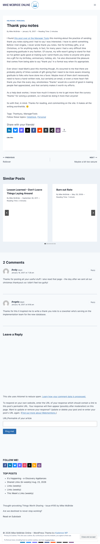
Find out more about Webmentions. (38, 413)
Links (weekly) (14, 486)
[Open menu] (95, 5)
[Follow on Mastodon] (20, 465)
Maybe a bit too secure (85, 159)
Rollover (9, 159)
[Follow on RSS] (34, 465)
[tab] (45, 243)
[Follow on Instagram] (24, 465)
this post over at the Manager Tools (31, 38)
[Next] (93, 213)
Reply (93, 270)
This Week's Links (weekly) (20, 493)
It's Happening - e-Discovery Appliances (26, 478)
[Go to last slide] (7, 213)
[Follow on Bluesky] (15, 465)
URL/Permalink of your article (17, 418)
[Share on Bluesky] (15, 130)
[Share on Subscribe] (58, 130)
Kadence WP (61, 533)
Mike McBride (14, 31)
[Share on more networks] (52, 130)
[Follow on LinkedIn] (10, 465)
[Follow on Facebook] (5, 465)
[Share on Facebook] (33, 130)
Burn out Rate (64, 189)
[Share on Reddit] (39, 130)
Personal (21, 21)
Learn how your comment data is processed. (64, 396)
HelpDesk (11, 21)
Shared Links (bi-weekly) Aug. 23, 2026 (26, 482)
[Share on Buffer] (45, 130)
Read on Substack (12, 516)
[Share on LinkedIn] (9, 130)
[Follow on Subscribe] (39, 465)
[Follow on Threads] (29, 465)
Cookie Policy (50, 540)
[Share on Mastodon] (21, 130)
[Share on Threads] (27, 130)
